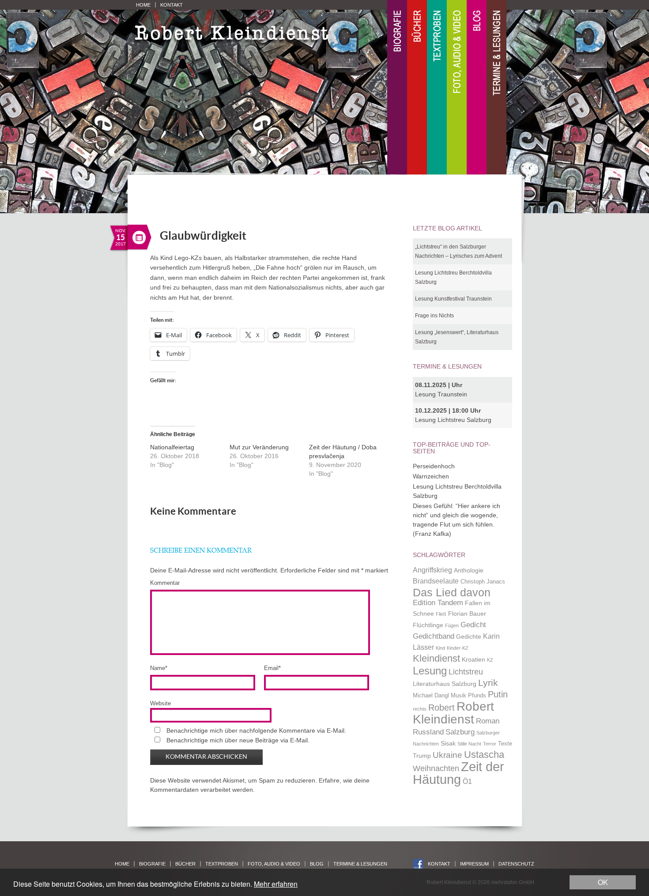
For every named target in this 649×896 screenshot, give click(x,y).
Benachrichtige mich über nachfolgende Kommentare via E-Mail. (256, 730)
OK (603, 882)
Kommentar (165, 583)
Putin (498, 694)
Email (272, 668)
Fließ (441, 614)
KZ (490, 660)
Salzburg (460, 732)
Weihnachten (436, 768)
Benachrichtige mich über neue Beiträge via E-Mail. (237, 740)
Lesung (430, 671)
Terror (489, 743)
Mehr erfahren (276, 884)
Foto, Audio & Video (457, 87)
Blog (477, 87)
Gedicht (473, 625)
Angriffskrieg (432, 570)
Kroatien (473, 659)
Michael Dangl (431, 696)
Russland (428, 732)
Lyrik (488, 683)
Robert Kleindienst (453, 713)
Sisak (448, 743)
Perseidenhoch (434, 466)
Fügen (452, 625)
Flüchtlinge (428, 625)
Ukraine (447, 755)
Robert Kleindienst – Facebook (418, 864)
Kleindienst (436, 658)
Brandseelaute (436, 581)
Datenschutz (516, 863)
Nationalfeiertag (172, 447)
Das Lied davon (452, 593)
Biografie (397, 87)
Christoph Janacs (482, 582)
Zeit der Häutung (458, 773)
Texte (505, 744)
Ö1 (467, 781)
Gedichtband (433, 636)
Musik (458, 696)
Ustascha (484, 754)
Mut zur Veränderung (259, 447)
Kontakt (171, 5)
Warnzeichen (431, 476)
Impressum (474, 863)
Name (158, 668)
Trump (422, 755)
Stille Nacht (469, 743)
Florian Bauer (467, 613)
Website (160, 703)
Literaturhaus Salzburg (444, 683)
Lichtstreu (466, 671)
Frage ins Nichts (434, 315)
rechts (419, 709)
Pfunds (477, 696)
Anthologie (468, 570)
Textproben (437, 87)
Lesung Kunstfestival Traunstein (453, 299)
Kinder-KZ (457, 648)
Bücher (417, 87)
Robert (441, 707)
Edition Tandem (438, 602)
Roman (487, 721)
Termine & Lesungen (496, 87)
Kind (440, 648)
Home (143, 5)
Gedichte (468, 636)
